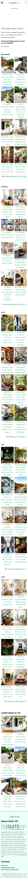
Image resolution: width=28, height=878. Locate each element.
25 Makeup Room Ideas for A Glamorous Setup (7, 235)
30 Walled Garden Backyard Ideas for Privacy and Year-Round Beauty (20, 500)
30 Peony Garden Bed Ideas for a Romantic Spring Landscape (21, 427)
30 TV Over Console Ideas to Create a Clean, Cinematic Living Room (20, 632)
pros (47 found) (19, 436)
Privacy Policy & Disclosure (10, 869)
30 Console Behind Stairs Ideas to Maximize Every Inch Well (7, 632)
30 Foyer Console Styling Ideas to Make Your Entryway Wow (20, 602)
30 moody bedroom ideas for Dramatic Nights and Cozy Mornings (7, 470)
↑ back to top (14, 817)
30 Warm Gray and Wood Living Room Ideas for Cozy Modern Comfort (21, 529)
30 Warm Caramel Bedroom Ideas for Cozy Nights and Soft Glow (7, 529)
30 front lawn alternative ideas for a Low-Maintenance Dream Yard (7, 79)
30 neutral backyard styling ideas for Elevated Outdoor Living (7, 109)
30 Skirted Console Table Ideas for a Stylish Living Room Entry (7, 662)
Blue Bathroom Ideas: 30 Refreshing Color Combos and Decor (7, 500)
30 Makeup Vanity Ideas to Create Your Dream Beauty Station (20, 212)
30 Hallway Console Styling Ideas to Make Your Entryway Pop (20, 692)
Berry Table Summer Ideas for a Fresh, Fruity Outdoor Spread (20, 397)
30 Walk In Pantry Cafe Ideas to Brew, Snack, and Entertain (7, 559)
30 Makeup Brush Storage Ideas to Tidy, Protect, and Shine (7, 212)
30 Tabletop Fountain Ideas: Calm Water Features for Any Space (7, 427)
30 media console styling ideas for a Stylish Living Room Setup (7, 692)
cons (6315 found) (18, 701)
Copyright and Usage (8, 867)
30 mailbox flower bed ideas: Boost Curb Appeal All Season (20, 79)
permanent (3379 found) (18, 176)
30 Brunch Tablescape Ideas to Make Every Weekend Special (7, 397)
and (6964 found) (18, 569)
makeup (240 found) (17, 304)
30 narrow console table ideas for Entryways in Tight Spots (21, 662)
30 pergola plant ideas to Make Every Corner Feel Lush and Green (21, 470)
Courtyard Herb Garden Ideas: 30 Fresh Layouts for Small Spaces (7, 337)
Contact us (4, 865)
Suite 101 (3, 832)
